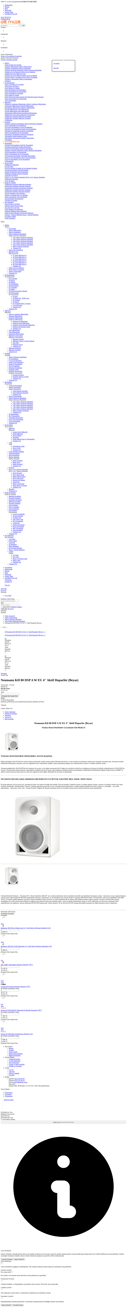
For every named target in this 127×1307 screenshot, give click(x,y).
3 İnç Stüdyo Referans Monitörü (23, 237)
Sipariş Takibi (13, 1052)
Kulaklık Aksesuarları (27, 138)
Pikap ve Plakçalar (18, 484)
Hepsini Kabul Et (19, 1259)
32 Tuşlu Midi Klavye (19, 257)
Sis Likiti (15, 555)
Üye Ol (11, 1070)
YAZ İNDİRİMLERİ (12, 141)
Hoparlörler (8, 143)
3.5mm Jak (16, 523)
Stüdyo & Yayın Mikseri (29, 75)
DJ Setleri (16, 95)
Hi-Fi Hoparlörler (23, 154)
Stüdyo (7, 63)
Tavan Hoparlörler (24, 159)
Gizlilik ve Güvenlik (15, 1066)
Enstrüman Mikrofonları (29, 113)
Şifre (2, 603)
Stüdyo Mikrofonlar (25, 67)
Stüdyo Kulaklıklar (25, 68)
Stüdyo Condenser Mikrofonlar (36, 104)
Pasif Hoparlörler (22, 172)
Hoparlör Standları (24, 191)
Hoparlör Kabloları (25, 186)
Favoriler (11, 1075)
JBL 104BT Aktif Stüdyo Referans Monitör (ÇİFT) (17, 965)
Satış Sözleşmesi (14, 1062)
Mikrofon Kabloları (25, 116)
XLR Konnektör (18, 516)
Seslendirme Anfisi (19, 446)
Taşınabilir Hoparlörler (28, 156)
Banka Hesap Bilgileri (16, 1054)
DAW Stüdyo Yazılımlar (29, 77)
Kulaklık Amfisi (22, 136)
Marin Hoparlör (18, 460)
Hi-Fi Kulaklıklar (23, 133)
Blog (6, 8)
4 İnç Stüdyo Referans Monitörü (23, 239)
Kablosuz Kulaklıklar (27, 134)
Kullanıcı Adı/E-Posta (7, 599)
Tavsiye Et (8, 717)
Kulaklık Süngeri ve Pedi (20, 377)
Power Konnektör (18, 526)
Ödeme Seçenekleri (11, 713)
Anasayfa (12, 616)
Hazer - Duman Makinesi (30, 215)
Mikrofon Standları (25, 118)
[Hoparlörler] (9, 161)
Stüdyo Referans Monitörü (13, 619)
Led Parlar (16, 204)
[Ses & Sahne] (9, 181)
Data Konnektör (18, 530)
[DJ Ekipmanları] (10, 100)
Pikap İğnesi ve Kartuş (20, 485)
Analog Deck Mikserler (20, 432)
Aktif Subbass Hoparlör (20, 391)
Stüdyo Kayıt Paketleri (28, 72)
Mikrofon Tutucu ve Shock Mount (23, 341)
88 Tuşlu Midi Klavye (19, 264)
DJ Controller (19, 84)
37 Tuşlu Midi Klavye (19, 259)
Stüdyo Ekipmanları (11, 618)
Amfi (11, 166)
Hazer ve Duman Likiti (20, 559)
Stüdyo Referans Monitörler (33, 70)
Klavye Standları (22, 195)
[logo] (11, 23)
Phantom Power (18, 344)
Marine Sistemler (22, 174)
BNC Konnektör (18, 528)
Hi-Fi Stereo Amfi (18, 475)
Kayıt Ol (56, 68)
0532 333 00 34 (20, 1080)
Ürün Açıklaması (10, 712)
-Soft (54, 1122)
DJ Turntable (19, 93)
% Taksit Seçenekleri (7, 700)
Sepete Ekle (14, 696)
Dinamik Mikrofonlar (27, 106)
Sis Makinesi (19, 209)
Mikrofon (8, 102)
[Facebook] (9, 1092)
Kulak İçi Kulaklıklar (26, 131)
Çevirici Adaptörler (19, 514)
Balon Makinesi (22, 211)
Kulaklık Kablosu (18, 375)
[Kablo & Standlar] (11, 200)
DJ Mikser (16, 88)
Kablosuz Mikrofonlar (28, 108)
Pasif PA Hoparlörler (26, 149)
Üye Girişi (56, 63)
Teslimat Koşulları (14, 1059)
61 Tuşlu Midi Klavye (19, 262)
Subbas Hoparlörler (25, 147)
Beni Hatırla (7, 607)
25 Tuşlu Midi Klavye (19, 255)
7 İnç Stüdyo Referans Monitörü (23, 243)
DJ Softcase (16, 300)
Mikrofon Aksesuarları (28, 115)
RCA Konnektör (18, 521)
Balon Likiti (16, 560)
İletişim (7, 7)
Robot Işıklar (19, 206)
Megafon (15, 179)
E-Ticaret (58, 1122)
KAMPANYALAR (11, 14)
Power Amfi (16, 448)
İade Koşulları (9, 719)
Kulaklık (7, 122)
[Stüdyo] (8, 81)
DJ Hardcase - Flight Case (21, 298)
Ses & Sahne (9, 163)
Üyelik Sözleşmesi (14, 1061)
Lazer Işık (16, 207)
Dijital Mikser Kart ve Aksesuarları (24, 439)
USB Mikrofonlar (23, 109)
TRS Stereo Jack (18, 519)
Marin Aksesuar (18, 464)
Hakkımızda (8, 5)
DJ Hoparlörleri (21, 91)
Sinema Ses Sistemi (19, 480)
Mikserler (16, 165)
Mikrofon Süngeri (18, 339)
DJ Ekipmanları (10, 83)
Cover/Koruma (17, 305)
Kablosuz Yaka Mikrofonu (21, 323)
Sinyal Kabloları (22, 197)
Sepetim (11, 1050)
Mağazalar (8, 10)
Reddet (121, 1254)
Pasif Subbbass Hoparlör (20, 393)
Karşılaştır (4, 915)
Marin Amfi (16, 462)
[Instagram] (9, 1096)
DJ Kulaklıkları (21, 90)
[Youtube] (8, 1094)
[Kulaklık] (8, 140)
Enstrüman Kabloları (26, 188)
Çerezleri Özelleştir (7, 1259)
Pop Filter (16, 343)
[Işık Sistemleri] (10, 218)
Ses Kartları (17, 65)
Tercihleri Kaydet (18, 1305)
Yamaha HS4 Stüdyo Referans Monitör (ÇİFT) (15, 986)
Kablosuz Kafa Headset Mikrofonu (24, 325)
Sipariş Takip (9, 12)
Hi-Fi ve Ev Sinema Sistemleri (35, 177)
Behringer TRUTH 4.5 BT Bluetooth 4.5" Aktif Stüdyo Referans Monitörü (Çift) (26, 946)
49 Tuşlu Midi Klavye (19, 261)
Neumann (4, 673)
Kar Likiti (16, 557)
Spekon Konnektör (19, 525)
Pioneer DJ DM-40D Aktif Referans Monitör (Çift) (17, 1034)
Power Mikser (17, 435)
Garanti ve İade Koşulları (17, 1064)
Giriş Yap (4, 588)
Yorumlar (8, 715)
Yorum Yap (4, 675)
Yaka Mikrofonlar (23, 111)
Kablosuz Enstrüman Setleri (21, 327)
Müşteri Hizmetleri (14, 1055)
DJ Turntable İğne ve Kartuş (21, 303)
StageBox (16, 437)
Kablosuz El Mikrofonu (20, 321)
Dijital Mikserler (18, 434)
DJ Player (16, 86)
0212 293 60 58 (6, 17)
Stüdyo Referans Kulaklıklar (33, 124)
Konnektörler (19, 199)
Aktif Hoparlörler (23, 170)
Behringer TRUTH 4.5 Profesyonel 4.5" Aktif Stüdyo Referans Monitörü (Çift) (26, 928)
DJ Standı (16, 302)
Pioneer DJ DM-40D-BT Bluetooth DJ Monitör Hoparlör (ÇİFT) (21, 1010)
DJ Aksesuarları (22, 99)
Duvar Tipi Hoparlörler (28, 157)
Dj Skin (15, 296)
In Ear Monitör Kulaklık (29, 168)
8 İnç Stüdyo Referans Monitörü (23, 245)
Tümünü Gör (17, 248)
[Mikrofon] (8, 120)
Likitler (13, 216)
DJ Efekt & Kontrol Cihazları (34, 97)
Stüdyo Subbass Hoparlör (21, 246)
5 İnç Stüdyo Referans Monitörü (23, 241)
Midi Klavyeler (21, 74)
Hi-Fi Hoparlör (17, 473)
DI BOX (15, 175)
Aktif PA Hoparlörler (26, 145)
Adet (2, 692)
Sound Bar (16, 482)
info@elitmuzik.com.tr (20, 1082)
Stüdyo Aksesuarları (25, 79)
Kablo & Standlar (10, 182)
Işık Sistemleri (9, 202)
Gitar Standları (20, 193)
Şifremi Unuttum (16, 607)
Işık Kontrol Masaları (26, 213)
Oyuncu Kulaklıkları (26, 127)
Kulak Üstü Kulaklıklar (28, 129)
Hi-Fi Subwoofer (18, 478)
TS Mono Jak (17, 517)
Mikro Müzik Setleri (19, 476)
